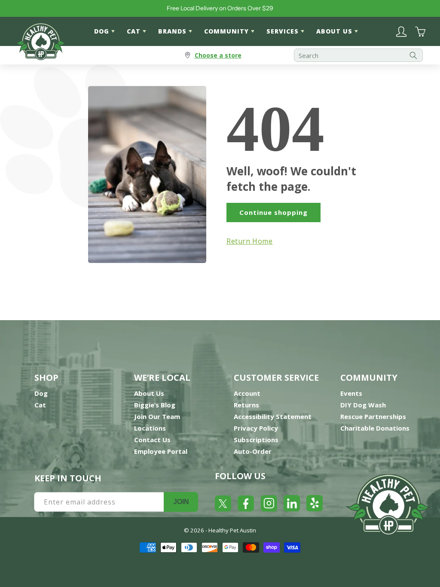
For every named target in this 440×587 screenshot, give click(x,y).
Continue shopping (273, 212)
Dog (41, 393)
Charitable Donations (374, 428)
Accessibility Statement (273, 416)
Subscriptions (256, 439)
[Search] (413, 55)
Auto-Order (253, 451)
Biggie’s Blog (154, 404)
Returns (246, 404)
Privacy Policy (256, 428)
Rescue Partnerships (373, 416)
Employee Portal (160, 451)
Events (351, 393)
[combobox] (358, 55)
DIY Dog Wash (363, 404)
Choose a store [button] (218, 55)
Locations (150, 428)
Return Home (249, 241)
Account (247, 393)
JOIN (181, 501)
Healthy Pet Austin (232, 530)
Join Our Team (157, 416)
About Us (149, 393)
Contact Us (152, 439)
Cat (40, 404)
